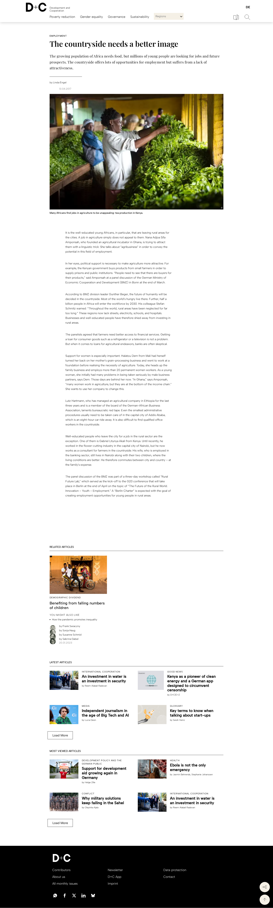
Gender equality (91, 17)
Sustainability (139, 17)
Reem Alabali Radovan (96, 685)
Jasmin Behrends (181, 774)
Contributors (61, 870)
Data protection (174, 870)
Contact (169, 877)
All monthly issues (65, 883)
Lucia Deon (90, 720)
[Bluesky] (93, 895)
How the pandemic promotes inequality (74, 619)
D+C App (114, 877)
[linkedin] (84, 895)
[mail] (55, 895)
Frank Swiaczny (69, 626)
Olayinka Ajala (91, 807)
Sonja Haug (67, 630)
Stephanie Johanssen (202, 774)
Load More (60, 735)
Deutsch (248, 7)
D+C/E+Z (175, 694)
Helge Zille (90, 782)
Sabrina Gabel (68, 638)
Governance (116, 17)
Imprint (113, 883)
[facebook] (65, 895)
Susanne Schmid (70, 634)
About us (58, 877)
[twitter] (74, 895)
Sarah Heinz (179, 720)
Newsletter (115, 870)
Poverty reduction (62, 17)
